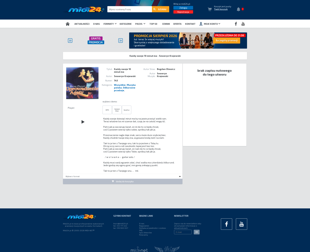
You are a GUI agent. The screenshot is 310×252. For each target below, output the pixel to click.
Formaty (108, 24)
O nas (96, 24)
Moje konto (211, 24)
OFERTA (177, 24)
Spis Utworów (145, 232)
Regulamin (144, 226)
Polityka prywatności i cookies (152, 228)
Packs (139, 24)
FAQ (140, 230)
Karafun (126, 110)
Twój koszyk (221, 9)
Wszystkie (120, 84)
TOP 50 (153, 24)
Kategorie (126, 24)
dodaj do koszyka (124, 181)
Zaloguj (183, 7)
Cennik (166, 24)
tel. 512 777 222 (120, 226)
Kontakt (190, 24)
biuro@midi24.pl (120, 223)
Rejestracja (183, 11)
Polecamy (143, 235)
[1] (239, 9)
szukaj (162, 9)
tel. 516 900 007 (120, 228)
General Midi (117, 110)
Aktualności (81, 24)
